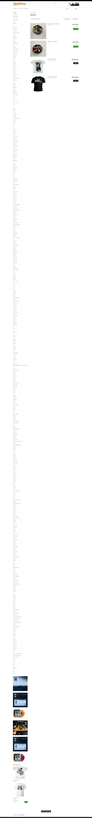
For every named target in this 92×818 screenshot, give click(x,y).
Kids (13, 330)
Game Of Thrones (15, 222)
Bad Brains (14, 52)
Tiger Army (14, 633)
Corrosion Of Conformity (16, 118)
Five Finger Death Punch (16, 204)
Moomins (14, 415)
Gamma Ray (15, 226)
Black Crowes (15, 74)
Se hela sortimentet (46, 811)
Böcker (14, 98)
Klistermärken (15, 336)
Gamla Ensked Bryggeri (16, 224)
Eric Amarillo (15, 197)
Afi (13, 25)
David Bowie (15, 138)
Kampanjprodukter (15, 16)
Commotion (14, 116)
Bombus (14, 89)
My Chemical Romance (16, 428)
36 (67, 18)
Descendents (15, 153)
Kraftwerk (14, 341)
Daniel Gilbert (15, 133)
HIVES (14, 283)
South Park (14, 585)
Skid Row (14, 560)
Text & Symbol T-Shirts (16, 618)
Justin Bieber (15, 323)
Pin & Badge (15, 474)
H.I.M (13, 264)
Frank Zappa (15, 213)
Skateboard (14, 558)
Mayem (14, 393)
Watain (14, 666)
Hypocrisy (14, 290)
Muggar (14, 419)
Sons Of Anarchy (15, 580)
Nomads (14, 454)
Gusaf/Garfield (15, 261)
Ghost (14, 230)
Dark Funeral (15, 136)
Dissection (14, 164)
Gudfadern (14, 255)
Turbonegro (14, 644)
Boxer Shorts (15, 91)
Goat (13, 239)
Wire (13, 671)
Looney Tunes (15, 363)
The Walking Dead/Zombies (17, 622)
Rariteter (14, 514)
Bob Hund (14, 85)
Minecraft (14, 408)
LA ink (14, 345)
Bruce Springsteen (15, 94)
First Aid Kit (14, 202)
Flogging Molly (15, 208)
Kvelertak (14, 343)
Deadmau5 (14, 144)
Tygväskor (14, 649)
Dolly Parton (15, 169)
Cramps (14, 120)
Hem (31, 12)
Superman (14, 611)
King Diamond (15, 332)
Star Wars (14, 596)
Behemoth (14, 69)
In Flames (14, 299)
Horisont (14, 286)
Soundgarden (15, 582)
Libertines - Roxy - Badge (52, 41)
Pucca (14, 492)
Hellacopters (15, 275)
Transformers (15, 640)
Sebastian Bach (15, 547)
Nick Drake (14, 443)
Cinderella (14, 109)
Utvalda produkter (15, 19)
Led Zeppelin (15, 354)
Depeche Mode (15, 149)
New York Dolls (15, 439)
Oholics (14, 457)
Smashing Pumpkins (16, 567)
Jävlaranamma (15, 325)
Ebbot (14, 189)
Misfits (14, 410)
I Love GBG (14, 292)
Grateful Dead (15, 246)
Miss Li (14, 412)
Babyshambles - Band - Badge (53, 23)
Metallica (14, 401)
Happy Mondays (15, 268)
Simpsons (14, 554)
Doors (14, 173)
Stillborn (14, 600)
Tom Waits (14, 635)
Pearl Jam (14, 472)
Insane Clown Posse (16, 301)
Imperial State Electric (16, 297)
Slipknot (14, 565)
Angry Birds (14, 36)
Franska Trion (15, 215)
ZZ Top (14, 673)
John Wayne (15, 314)
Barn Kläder (14, 56)
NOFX (14, 452)
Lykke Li (14, 368)
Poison (14, 483)
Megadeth (14, 395)
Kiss (13, 334)
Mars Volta (14, 388)
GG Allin (14, 228)
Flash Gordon (15, 206)
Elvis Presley (15, 193)
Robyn (14, 523)
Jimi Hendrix (15, 310)
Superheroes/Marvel (16, 609)
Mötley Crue (14, 432)
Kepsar (14, 328)
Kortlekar (14, 339)
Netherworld (15, 437)
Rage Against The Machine (17, 503)
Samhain (14, 538)
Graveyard (14, 248)
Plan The (14, 479)
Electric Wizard (15, 191)
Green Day (14, 250)
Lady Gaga (14, 347)
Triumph (14, 642)
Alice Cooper (15, 27)
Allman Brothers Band (16, 32)
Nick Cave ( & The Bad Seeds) (17, 441)
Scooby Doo (15, 545)
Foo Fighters (15, 211)
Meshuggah (14, 399)
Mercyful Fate (15, 397)
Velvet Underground (16, 657)
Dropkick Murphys (15, 180)
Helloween (14, 277)
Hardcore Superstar (16, 270)
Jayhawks (14, 308)
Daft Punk (14, 129)
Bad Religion (15, 54)
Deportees (14, 151)
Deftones (14, 147)
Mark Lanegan (15, 386)
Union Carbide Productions (17, 655)
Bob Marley (14, 87)
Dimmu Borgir (15, 160)
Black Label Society (16, 78)
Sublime (14, 607)
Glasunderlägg (15, 233)
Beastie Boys (15, 65)
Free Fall (14, 217)
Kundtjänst (15, 8)
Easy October (15, 186)
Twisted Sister (15, 646)
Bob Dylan (14, 83)
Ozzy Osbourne (15, 463)
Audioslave (14, 47)
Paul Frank (14, 470)
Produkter (21, 8)
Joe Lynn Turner (15, 312)
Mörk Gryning (15, 430)
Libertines (14, 356)
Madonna (14, 375)
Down (14, 175)
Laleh (14, 350)
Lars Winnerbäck (15, 352)
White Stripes (15, 668)
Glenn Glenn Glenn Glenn (16, 237)
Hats (13, 272)
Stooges (14, 602)
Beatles (14, 67)
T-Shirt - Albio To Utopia (51, 59)
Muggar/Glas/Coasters (16, 421)
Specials (14, 587)
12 (65, 18)
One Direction (15, 459)
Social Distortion (15, 574)
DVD (13, 182)
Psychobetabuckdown (16, 490)
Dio (13, 162)
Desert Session (15, 155)
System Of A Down (15, 613)
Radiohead (14, 501)
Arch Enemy (14, 41)
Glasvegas (14, 235)
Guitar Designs (15, 257)
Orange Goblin (15, 461)
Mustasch (14, 426)
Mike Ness (14, 406)
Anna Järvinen (15, 38)
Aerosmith (14, 23)
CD (13, 105)
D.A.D (14, 127)
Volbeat (14, 660)
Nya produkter (25, 8)
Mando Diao (15, 377)
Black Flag (14, 76)
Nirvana (14, 450)
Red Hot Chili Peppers (16, 518)
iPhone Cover (15, 303)
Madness (14, 373)
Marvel (14, 390)
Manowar (14, 379)
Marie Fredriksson (15, 382)
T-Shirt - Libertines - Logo (52, 76)
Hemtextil (14, 279)
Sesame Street (15, 551)
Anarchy (14, 34)
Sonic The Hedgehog (16, 576)
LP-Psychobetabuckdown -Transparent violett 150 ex (20, 366)
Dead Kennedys (15, 142)
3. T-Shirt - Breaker (15, 800)
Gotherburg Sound (15, 244)
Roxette (14, 529)
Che (13, 107)
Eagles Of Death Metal (16, 184)
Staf (13, 593)
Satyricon (14, 543)
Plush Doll (14, 481)
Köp (76, 46)
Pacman (14, 465)
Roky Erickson (15, 525)
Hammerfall (14, 266)
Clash (14, 111)
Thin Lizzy (14, 624)
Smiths (14, 569)
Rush (13, 532)
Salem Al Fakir (15, 536)
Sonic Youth (14, 578)
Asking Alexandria (15, 43)
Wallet (14, 664)
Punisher (14, 494)
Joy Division (14, 319)
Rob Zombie (15, 521)
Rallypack (14, 505)
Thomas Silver (15, 627)
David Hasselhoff (15, 140)
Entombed (14, 195)
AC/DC (14, 21)
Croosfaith (14, 122)
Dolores (14, 171)
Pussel (14, 496)
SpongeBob (14, 591)
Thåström (14, 629)
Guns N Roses (15, 259)
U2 (13, 651)
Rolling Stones (15, 527)
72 (69, 18)
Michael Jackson (15, 404)
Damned (14, 131)
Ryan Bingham (15, 534)
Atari (13, 45)
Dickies (14, 158)
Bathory (14, 58)
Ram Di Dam (15, 507)
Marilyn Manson (15, 384)
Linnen (14, 361)
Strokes (14, 604)
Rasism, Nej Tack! (15, 516)
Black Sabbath (15, 80)
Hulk (13, 288)
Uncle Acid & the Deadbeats (17, 653)
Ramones (14, 510)
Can (13, 100)
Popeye (14, 485)
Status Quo (14, 598)
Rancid (14, 512)
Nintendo (14, 448)
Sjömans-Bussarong (16, 556)
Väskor (14, 662)
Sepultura (14, 549)
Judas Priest (15, 321)
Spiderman (14, 589)
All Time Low (15, 30)
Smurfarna (14, 571)
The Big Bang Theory (16, 620)
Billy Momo (14, 72)
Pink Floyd (15, 476)
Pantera (14, 468)
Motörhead (14, 417)
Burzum (14, 96)
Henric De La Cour (15, 281)
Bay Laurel (14, 63)
